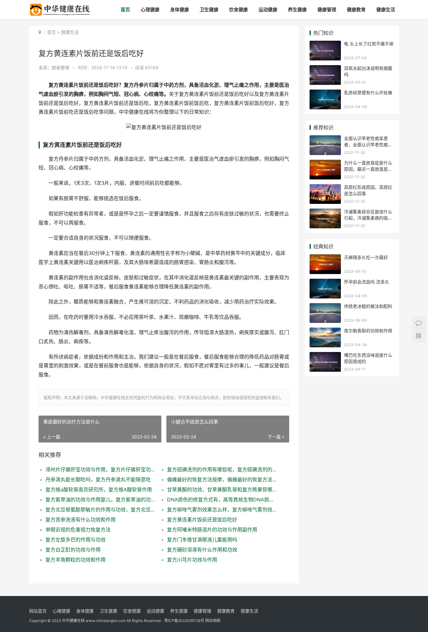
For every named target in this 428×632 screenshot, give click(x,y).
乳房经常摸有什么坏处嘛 (368, 92)
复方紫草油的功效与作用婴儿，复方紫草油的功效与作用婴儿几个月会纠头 (100, 499)
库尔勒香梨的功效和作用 (368, 330)
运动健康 (267, 10)
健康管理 (326, 10)
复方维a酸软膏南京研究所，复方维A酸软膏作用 (98, 489)
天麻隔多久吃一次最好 (366, 257)
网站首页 (38, 611)
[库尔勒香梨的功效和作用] (325, 331)
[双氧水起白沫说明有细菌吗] (325, 69)
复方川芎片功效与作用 (192, 560)
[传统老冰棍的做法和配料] (325, 307)
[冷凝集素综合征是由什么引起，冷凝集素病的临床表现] (325, 212)
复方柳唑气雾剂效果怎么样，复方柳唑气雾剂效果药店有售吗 (221, 509)
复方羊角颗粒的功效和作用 (75, 560)
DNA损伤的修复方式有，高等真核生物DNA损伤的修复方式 (221, 499)
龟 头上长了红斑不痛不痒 (369, 43)
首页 (125, 10)
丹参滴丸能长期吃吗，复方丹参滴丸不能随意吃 (98, 479)
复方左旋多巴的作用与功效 (75, 539)
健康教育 (356, 10)
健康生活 (385, 10)
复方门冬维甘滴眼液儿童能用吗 (202, 539)
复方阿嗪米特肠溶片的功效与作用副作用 (212, 529)
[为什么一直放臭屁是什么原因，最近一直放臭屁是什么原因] (325, 163)
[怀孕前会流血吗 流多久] (325, 282)
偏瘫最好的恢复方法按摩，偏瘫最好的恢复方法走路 (221, 479)
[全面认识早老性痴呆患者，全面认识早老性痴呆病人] (325, 139)
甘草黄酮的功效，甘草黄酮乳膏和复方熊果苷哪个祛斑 (221, 489)
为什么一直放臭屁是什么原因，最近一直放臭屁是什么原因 (368, 169)
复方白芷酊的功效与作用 (73, 550)
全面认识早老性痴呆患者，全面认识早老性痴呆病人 (368, 144)
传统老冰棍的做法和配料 (368, 306)
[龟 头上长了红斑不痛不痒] (325, 44)
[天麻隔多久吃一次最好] (325, 258)
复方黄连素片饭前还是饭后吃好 (202, 519)
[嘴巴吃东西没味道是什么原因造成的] (325, 356)
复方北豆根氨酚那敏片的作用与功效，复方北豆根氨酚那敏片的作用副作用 (100, 509)
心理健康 (150, 10)
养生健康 (297, 10)
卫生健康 (209, 10)
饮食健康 (238, 10)
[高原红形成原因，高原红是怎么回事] (325, 188)
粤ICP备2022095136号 (184, 620)
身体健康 (179, 10)
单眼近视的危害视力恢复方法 (78, 529)
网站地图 (212, 620)
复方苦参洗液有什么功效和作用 (80, 519)
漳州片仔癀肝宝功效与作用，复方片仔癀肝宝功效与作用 (100, 469)
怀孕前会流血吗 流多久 (366, 281)
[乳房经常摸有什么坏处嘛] (325, 93)
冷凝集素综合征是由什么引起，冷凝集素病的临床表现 (368, 217)
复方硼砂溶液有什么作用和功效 (202, 550)
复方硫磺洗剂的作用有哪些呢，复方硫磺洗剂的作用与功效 (221, 469)
